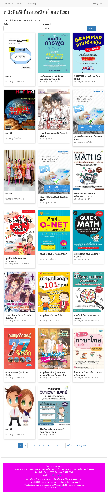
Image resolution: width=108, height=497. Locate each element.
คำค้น (5, 24)
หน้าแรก (9, 3)
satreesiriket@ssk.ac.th (57, 475)
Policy (61, 488)
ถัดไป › (70, 445)
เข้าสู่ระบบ (98, 3)
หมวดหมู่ (32, 3)
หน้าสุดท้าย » (82, 445)
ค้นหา (20, 3)
